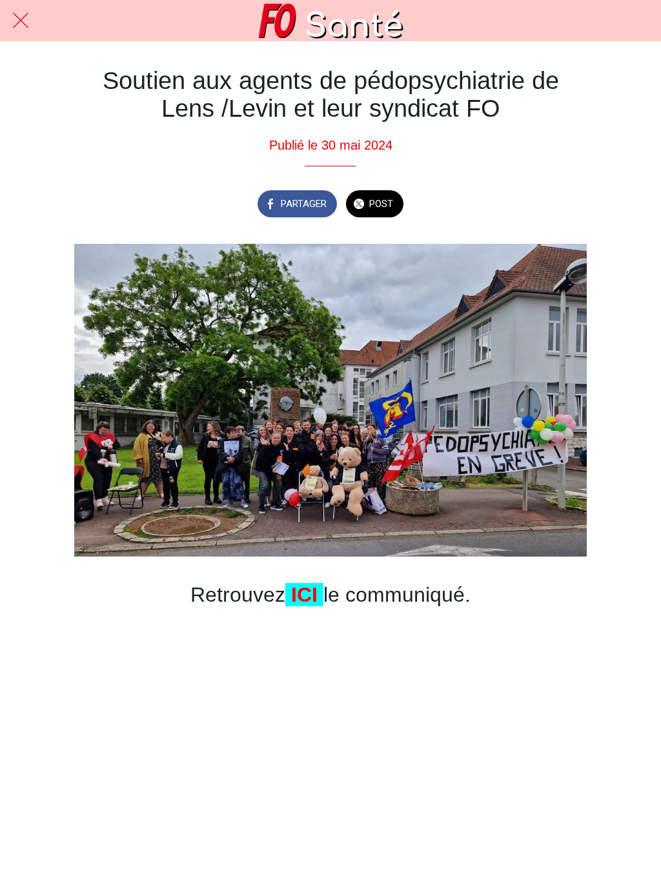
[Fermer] (20, 20)
